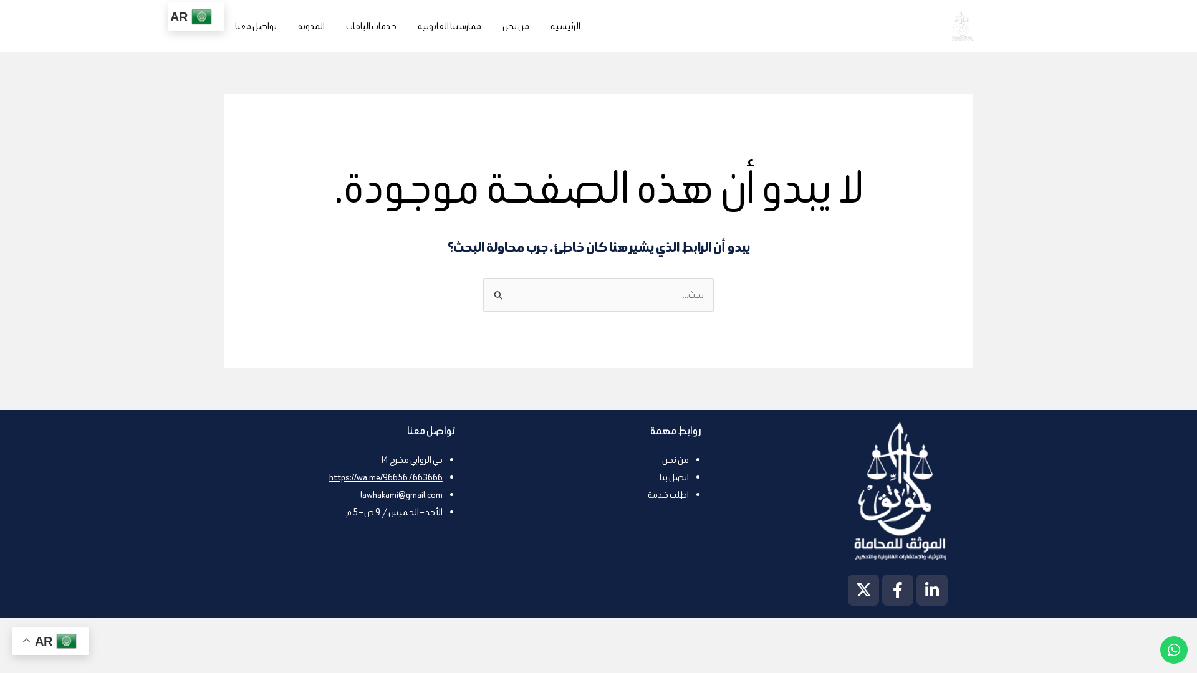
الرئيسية (565, 26)
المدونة (311, 26)
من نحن (515, 26)
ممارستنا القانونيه (449, 26)
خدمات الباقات (371, 26)
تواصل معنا (256, 26)
